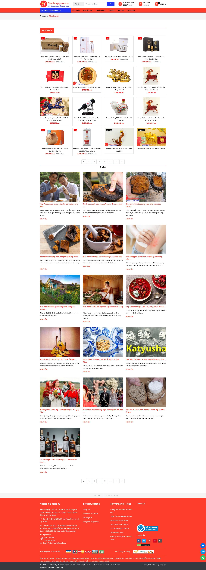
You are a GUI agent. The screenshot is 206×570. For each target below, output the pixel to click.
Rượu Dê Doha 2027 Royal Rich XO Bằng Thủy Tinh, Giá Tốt (151, 88)
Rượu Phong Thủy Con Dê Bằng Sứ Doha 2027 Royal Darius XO (54, 119)
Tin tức (111, 10)
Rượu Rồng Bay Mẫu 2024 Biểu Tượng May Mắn (119, 150)
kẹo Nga (65, 561)
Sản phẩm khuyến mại (91, 522)
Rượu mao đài (94, 561)
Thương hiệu (100, 10)
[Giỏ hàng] (156, 4)
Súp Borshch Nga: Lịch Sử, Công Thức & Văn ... (145, 307)
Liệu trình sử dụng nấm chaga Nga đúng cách (59, 257)
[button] (70, 495)
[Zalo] (202, 551)
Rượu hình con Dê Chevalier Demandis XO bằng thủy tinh (151, 119)
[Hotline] (202, 558)
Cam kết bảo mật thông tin (119, 524)
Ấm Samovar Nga (150, 558)
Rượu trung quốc (83, 561)
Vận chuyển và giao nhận (119, 520)
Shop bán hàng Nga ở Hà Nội (80, 558)
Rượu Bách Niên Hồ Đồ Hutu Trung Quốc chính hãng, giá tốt (55, 58)
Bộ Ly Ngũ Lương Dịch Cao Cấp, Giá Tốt (119, 56)
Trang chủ (43, 16)
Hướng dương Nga (56, 561)
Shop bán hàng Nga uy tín (63, 558)
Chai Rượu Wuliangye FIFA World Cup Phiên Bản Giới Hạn (151, 58)
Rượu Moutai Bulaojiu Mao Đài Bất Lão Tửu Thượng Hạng (87, 58)
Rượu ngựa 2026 (104, 561)
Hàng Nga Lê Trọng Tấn (47, 558)
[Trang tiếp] (116, 162)
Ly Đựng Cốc (73, 561)
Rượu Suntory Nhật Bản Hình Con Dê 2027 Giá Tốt (119, 119)
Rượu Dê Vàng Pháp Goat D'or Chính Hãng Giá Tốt (119, 88)
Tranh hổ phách (139, 558)
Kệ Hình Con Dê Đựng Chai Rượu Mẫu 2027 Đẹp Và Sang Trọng (87, 119)
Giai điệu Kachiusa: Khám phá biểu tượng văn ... (145, 359)
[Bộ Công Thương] (147, 528)
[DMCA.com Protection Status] (151, 545)
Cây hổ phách (129, 558)
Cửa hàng (76, 10)
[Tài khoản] (140, 4)
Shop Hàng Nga (95, 558)
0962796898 (127, 5)
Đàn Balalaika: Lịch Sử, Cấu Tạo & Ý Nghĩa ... (58, 359)
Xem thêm (43, 219)
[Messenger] (202, 545)
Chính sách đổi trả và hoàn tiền (121, 516)
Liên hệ (121, 10)
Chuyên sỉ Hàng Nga (107, 558)
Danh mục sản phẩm (51, 10)
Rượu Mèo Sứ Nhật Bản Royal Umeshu (151, 148)
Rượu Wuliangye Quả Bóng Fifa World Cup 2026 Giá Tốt (55, 150)
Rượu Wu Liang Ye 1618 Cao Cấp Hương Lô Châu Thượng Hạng (87, 150)
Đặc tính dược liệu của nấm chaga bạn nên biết (102, 257)
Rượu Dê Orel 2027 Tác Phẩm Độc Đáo (87, 87)
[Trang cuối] (122, 162)
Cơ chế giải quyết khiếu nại (119, 528)
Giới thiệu (131, 10)
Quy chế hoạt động (116, 532)
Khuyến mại (87, 10)
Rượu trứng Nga (119, 558)
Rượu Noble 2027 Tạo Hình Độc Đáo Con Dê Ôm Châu (55, 88)
